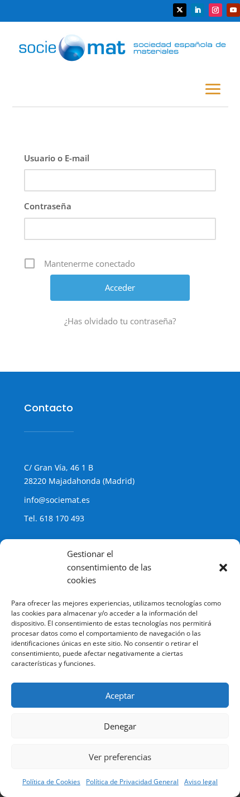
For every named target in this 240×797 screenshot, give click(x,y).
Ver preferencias (120, 756)
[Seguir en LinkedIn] (197, 10)
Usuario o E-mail (56, 158)
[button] (223, 567)
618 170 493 (60, 518)
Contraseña (47, 206)
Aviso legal (201, 781)
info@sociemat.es (57, 499)
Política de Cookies (51, 781)
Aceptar (120, 695)
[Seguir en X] (179, 10)
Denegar (120, 726)
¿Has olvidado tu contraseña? (120, 321)
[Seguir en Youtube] (233, 10)
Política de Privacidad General (132, 781)
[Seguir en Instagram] (215, 10)
